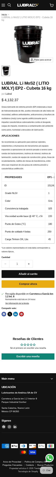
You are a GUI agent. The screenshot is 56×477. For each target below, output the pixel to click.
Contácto (30, 465)
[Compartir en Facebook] (4, 314)
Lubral (8, 93)
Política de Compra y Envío (37, 462)
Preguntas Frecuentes (12, 465)
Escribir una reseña (28, 356)
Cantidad (6, 257)
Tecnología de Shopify (28, 471)
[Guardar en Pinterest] (21, 314)
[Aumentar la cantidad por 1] (29, 264)
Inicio (4, 14)
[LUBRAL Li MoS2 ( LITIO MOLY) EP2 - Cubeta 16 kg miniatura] (6, 71)
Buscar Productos (45, 465)
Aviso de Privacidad (12, 462)
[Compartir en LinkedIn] (15, 314)
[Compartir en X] (9, 314)
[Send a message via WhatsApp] (49, 458)
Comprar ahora (28, 284)
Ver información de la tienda (17, 303)
